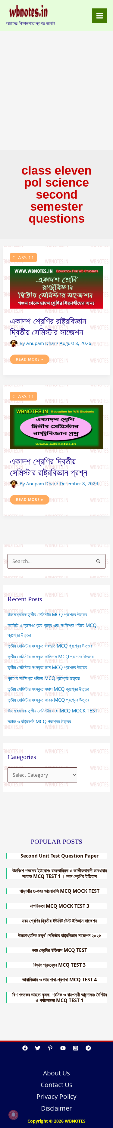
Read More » (29, 360)
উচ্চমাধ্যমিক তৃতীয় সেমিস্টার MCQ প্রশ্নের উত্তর (47, 614)
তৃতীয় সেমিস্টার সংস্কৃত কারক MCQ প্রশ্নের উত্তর (48, 700)
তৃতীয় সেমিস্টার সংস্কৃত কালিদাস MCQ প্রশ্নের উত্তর (50, 656)
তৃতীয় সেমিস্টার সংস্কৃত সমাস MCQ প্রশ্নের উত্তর (48, 689)
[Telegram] (88, 1048)
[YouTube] (63, 1048)
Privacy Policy (56, 1096)
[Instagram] (75, 1048)
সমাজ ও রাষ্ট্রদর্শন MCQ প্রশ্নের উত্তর (39, 721)
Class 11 (23, 258)
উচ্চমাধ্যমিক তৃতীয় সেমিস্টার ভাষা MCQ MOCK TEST (53, 710)
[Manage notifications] (13, 1115)
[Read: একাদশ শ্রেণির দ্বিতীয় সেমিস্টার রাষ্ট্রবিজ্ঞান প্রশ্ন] (56, 426)
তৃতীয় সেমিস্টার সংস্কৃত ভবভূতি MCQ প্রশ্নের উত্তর (50, 645)
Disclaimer (56, 1108)
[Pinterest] (50, 1048)
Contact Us (56, 1085)
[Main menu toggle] (99, 15)
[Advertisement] (56, 90)
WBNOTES (75, 1121)
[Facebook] (25, 1048)
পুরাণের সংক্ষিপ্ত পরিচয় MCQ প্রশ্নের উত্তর (44, 678)
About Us (56, 1073)
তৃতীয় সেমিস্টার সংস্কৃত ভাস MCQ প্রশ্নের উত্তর (47, 667)
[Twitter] (37, 1048)
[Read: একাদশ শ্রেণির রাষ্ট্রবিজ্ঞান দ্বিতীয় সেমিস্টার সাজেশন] (56, 287)
